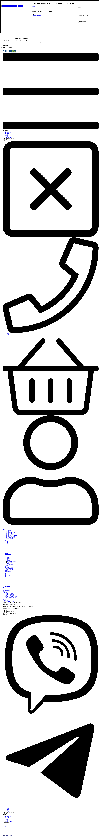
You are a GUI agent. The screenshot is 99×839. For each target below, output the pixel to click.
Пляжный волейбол (6, 590)
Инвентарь (7, 573)
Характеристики (6, 36)
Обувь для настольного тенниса (11, 535)
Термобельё (7, 551)
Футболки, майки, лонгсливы (11, 552)
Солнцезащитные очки (9, 577)
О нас (6, 131)
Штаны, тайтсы (8, 554)
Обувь (4, 529)
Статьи (6, 134)
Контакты (7, 135)
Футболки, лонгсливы (9, 569)
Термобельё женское (9, 568)
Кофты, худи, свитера (9, 547)
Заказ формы (9, 544)
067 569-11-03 (7, 333)
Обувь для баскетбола (9, 534)
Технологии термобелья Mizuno (11, 597)
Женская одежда (6, 555)
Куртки (6, 548)
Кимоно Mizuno (8, 588)
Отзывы (6, 136)
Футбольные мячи (8, 584)
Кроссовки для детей (9, 538)
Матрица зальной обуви (9, 594)
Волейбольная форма (9, 540)
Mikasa (8, 560)
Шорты (6, 553)
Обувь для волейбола (9, 530)
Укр (3, 337)
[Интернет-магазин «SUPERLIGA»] (9, 52)
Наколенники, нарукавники (10, 574)
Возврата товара (8, 133)
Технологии (5, 592)
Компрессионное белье (9, 545)
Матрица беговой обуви (9, 593)
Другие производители (11, 543)
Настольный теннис (9, 575)
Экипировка (5, 572)
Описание (5, 35)
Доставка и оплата (8, 132)
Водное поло (7, 586)
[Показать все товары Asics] (33, 8)
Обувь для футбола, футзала (10, 532)
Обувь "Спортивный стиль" (10, 537)
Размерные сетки (8, 137)
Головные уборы (8, 580)
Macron (8, 542)
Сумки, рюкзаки (8, 579)
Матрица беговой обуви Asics (11, 596)
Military (4, 591)
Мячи (4, 581)
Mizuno (8, 541)
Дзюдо (4, 587)
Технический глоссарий (9, 595)
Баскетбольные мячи (9, 585)
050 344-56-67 (7, 335)
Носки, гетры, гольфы (9, 549)
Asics (8, 557)
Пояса (6, 589)
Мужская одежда (6, 539)
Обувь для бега (8, 531)
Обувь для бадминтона (9, 533)
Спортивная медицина (9, 578)
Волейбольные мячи (9, 582)
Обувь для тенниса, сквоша (10, 536)
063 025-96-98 (7, 334)
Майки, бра (7, 566)
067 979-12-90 (7, 336)
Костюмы (7, 546)
